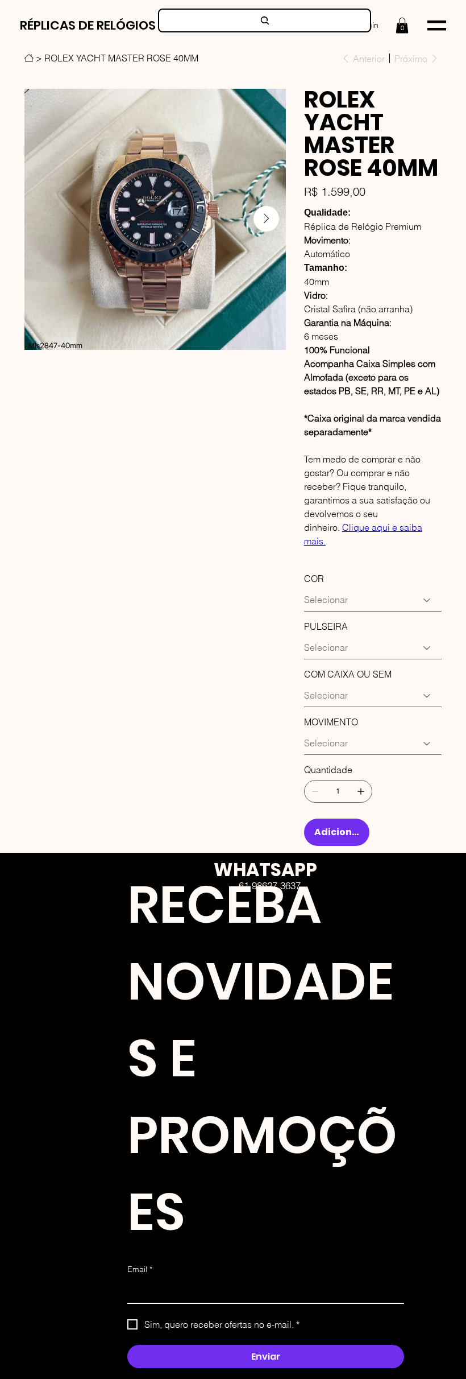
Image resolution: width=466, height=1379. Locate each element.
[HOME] (29, 58)
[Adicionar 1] (360, 791)
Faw (285, 941)
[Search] (264, 20)
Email (139, 1269)
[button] (402, 25)
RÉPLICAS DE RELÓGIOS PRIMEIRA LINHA (135, 25)
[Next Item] (266, 219)
